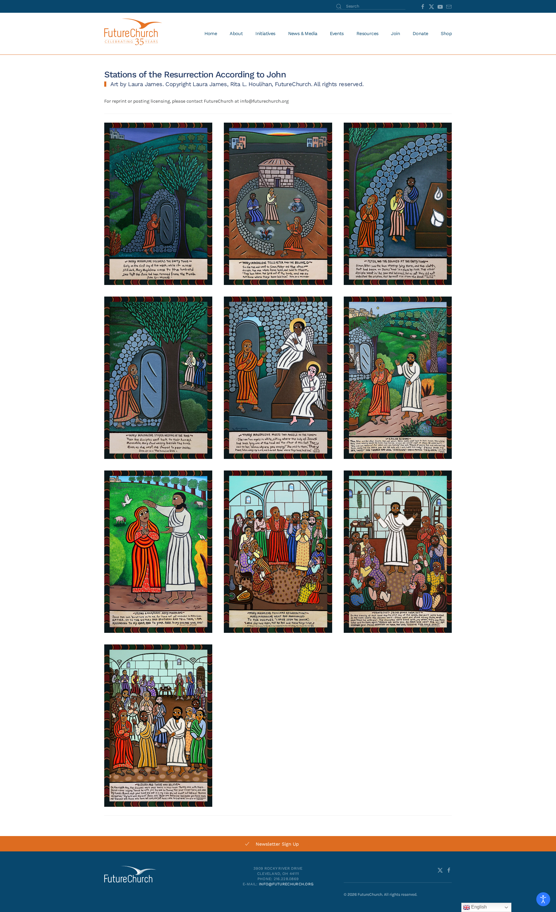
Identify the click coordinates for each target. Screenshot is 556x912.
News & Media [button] (302, 33)
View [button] (158, 222)
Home (210, 33)
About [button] (236, 33)
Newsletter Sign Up (277, 844)
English (478, 906)
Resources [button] (367, 33)
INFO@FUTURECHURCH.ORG (286, 884)
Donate (420, 33)
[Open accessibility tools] (543, 899)
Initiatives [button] (265, 33)
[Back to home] (134, 34)
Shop (446, 33)
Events (336, 33)
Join (395, 33)
